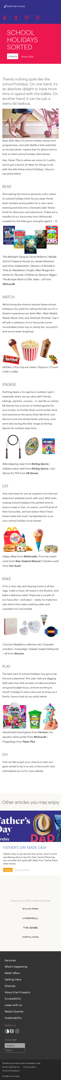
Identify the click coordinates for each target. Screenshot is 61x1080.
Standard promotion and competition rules (21, 1062)
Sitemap (10, 985)
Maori (9, 1050)
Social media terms (11, 1066)
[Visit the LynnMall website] (30, 918)
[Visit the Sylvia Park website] (30, 909)
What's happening (16, 966)
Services (10, 960)
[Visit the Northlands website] (30, 937)
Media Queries (14, 1011)
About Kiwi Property (17, 992)
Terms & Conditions (11, 1070)
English (10, 1045)
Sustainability (13, 1017)
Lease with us (13, 1005)
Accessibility (13, 998)
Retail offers (12, 973)
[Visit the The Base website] (30, 927)
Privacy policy (29, 1066)
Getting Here (13, 979)
